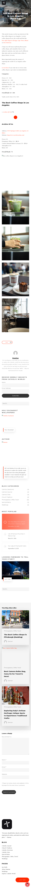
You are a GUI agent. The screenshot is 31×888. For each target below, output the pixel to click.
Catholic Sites (6, 494)
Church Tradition (7, 497)
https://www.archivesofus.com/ (15, 135)
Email (4, 767)
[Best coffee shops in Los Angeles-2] (15, 315)
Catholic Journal (7, 492)
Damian (7, 22)
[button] (28, 3)
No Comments (15, 22)
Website (4, 774)
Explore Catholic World (8, 874)
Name (4, 760)
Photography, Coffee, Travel (15, 9)
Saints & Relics (6, 502)
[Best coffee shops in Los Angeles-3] (15, 279)
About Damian (6, 869)
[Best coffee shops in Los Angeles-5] (15, 207)
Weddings (5, 505)
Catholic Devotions (8, 489)
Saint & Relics (6, 854)
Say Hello (4, 867)
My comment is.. (7, 736)
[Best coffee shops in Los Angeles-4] (15, 243)
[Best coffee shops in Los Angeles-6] (15, 172)
